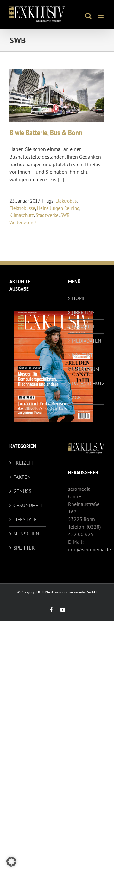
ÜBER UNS (83, 312)
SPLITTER (24, 548)
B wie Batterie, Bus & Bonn (46, 132)
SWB (65, 215)
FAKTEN (22, 477)
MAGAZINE (84, 326)
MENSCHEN (26, 533)
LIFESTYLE (25, 519)
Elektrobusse (22, 208)
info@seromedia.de (89, 549)
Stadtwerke (47, 215)
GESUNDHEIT (27, 505)
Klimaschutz (22, 215)
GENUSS (22, 491)
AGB (76, 397)
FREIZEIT (23, 463)
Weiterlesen (21, 222)
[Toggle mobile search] (88, 16)
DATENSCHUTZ (86, 383)
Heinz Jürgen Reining (58, 208)
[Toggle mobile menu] (101, 16)
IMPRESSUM (85, 369)
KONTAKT (82, 355)
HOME (79, 298)
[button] (11, 861)
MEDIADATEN (86, 341)
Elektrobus (66, 201)
